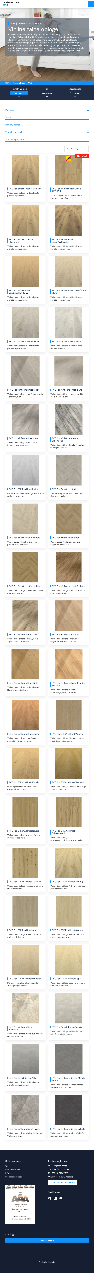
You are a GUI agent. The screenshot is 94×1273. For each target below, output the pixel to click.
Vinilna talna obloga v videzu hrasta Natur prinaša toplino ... (23, 686)
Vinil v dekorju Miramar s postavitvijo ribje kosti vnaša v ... (66, 492)
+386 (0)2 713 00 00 (59, 1169)
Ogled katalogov (47, 1240)
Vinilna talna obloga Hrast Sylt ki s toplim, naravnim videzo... (22, 638)
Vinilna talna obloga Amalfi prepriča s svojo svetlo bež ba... (24, 933)
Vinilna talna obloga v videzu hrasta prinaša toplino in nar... (24, 192)
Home (8, 83)
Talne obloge (19, 83)
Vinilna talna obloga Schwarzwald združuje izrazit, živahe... (67, 835)
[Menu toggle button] (91, 4)
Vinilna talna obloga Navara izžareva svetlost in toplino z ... (23, 834)
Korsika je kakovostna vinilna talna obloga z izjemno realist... (23, 785)
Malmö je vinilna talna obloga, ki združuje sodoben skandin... (25, 492)
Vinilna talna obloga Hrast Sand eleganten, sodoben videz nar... (65, 638)
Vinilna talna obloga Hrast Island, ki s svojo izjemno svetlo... (66, 393)
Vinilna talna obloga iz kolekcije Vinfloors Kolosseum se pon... (25, 1032)
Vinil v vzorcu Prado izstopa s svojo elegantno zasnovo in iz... (66, 541)
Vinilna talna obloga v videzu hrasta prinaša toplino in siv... (23, 244)
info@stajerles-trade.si (58, 1166)
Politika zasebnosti (13, 1177)
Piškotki (8, 1173)
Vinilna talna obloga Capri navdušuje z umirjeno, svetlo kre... (67, 982)
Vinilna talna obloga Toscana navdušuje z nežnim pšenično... (68, 785)
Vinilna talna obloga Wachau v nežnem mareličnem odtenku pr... (67, 737)
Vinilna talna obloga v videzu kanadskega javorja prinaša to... (67, 688)
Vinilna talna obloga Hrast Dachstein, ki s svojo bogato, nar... (68, 589)
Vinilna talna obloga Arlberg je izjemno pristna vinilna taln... (67, 885)
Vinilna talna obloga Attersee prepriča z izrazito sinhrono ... (25, 885)
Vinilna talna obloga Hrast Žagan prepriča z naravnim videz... (23, 737)
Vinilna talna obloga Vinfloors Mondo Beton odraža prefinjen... (67, 1083)
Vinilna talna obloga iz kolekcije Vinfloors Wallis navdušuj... (25, 1132)
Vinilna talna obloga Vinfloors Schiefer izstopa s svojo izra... (68, 1132)
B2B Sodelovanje (12, 1169)
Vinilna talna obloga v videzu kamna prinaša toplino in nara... (66, 1030)
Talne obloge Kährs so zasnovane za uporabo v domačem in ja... (68, 192)
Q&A (7, 1166)
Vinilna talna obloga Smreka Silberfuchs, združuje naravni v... (68, 443)
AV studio (51, 1262)
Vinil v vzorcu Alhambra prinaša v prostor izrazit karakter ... (23, 541)
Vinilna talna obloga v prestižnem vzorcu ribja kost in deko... (25, 589)
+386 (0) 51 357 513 (59, 1173)
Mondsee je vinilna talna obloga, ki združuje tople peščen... (24, 982)
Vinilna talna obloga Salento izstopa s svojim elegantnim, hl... (67, 933)
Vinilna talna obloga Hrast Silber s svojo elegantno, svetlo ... (25, 393)
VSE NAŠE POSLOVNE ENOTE (62, 1182)
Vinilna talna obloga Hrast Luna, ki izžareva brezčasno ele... (22, 441)
